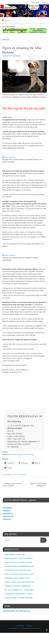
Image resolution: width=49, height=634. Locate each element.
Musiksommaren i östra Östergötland (18, 558)
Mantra (30, 628)
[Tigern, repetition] (9, 157)
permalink (23, 474)
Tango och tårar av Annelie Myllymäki (18, 598)
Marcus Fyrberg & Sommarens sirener (19, 574)
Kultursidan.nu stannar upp (15, 554)
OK (42, 540)
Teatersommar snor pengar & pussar (18, 562)
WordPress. (37, 628)
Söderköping (8, 513)
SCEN (8, 474)
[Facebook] (46, 7)
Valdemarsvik (8, 516)
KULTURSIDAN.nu (13, 628)
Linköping (7, 519)
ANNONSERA (36, 3)
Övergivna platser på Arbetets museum (19, 566)
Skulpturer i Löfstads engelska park (18, 586)
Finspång (6, 511)
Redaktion (45, 3)
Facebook (20, 454)
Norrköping (16, 56)
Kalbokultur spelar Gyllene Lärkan (17, 578)
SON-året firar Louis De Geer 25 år (18, 570)
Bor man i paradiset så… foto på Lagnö (19, 590)
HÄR (20, 372)
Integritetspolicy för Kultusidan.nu (16, 611)
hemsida (13, 454)
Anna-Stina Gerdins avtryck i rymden (18, 594)
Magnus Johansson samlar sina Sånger (19, 582)
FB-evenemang (29, 454)
